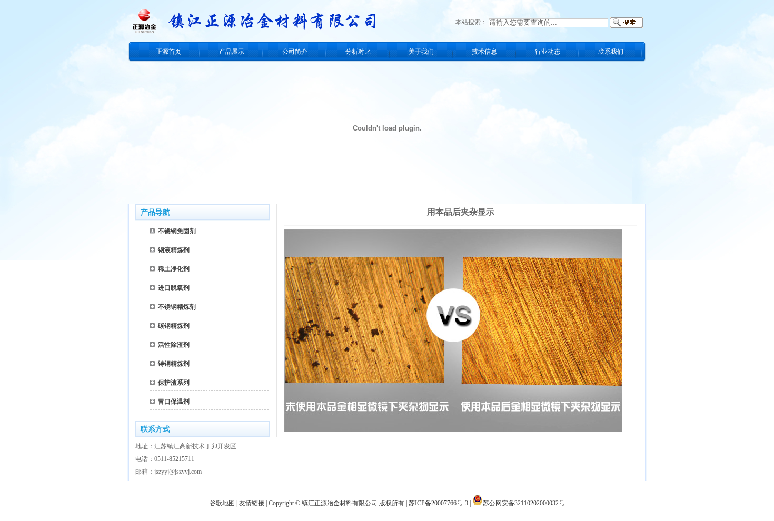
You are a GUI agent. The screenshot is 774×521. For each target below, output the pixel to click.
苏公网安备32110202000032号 (524, 503)
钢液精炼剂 (174, 250)
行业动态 (547, 51)
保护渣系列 (174, 382)
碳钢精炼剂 (174, 325)
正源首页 (168, 51)
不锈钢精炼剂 (177, 306)
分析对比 (358, 51)
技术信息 (484, 51)
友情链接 (251, 503)
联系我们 (610, 51)
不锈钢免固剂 (177, 231)
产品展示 (231, 51)
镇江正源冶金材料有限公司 (340, 503)
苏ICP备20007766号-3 (438, 503)
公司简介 (294, 51)
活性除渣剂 (174, 344)
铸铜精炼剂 (174, 363)
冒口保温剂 (174, 401)
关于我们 (421, 51)
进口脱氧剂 (174, 288)
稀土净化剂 (174, 269)
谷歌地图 (222, 503)
